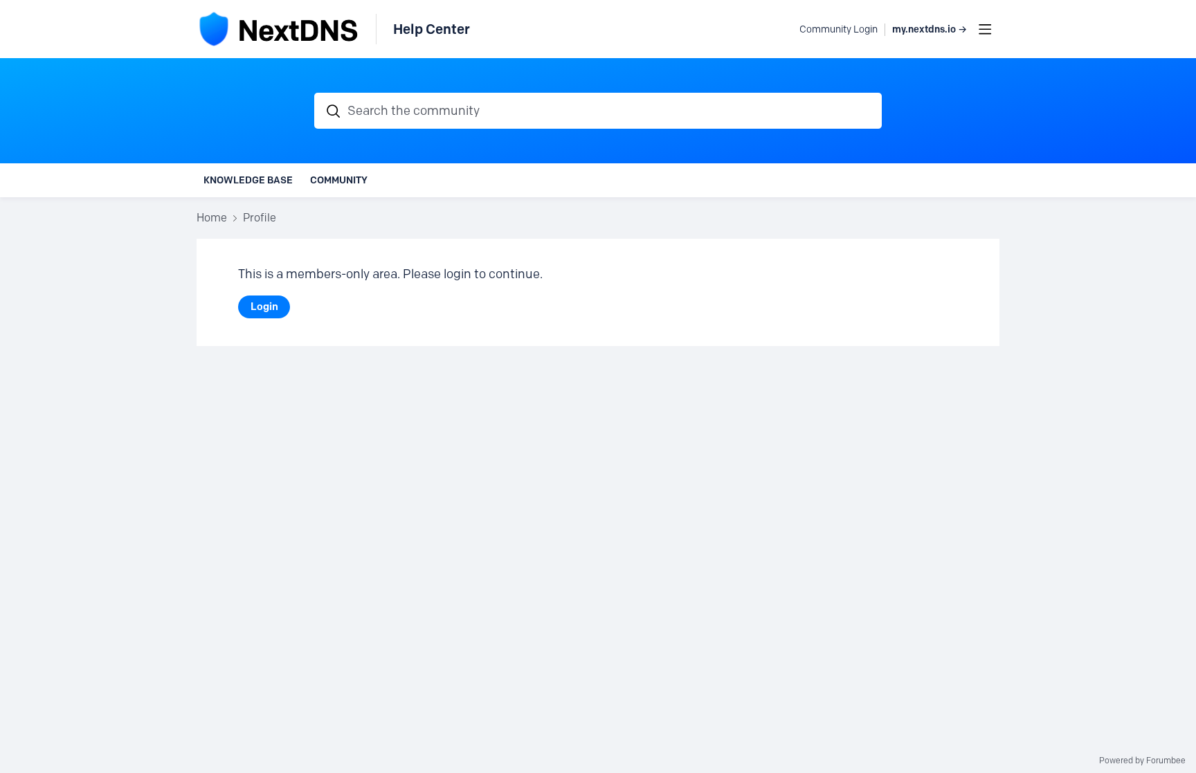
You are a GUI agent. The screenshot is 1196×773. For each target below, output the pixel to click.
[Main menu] (984, 29)
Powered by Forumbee (1142, 760)
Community (339, 180)
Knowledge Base (248, 180)
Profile (259, 217)
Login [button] (264, 306)
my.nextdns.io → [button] (929, 29)
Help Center (431, 29)
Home (212, 217)
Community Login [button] (838, 29)
